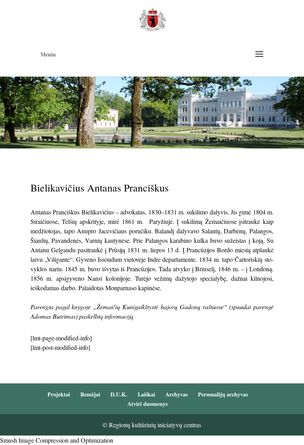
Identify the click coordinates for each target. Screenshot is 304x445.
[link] (153, 19)
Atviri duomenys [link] (147, 404)
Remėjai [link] (90, 394)
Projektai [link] (59, 394)
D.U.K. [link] (118, 394)
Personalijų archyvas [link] (223, 394)
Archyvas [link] (176, 394)
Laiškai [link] (146, 394)
